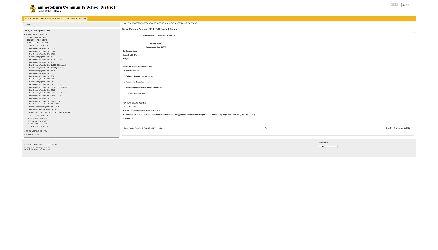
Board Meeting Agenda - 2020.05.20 (42, 90)
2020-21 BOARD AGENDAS (38, 115)
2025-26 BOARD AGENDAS (37, 37)
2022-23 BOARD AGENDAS (38, 121)
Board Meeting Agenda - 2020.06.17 (42, 98)
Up (266, 128)
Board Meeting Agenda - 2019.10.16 (42, 57)
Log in (28, 24)
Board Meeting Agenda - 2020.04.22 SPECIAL (45, 84)
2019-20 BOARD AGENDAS (188, 23)
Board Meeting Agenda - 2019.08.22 (42, 51)
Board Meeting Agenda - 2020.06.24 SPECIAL (45, 101)
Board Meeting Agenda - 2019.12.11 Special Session (48, 68)
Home (124, 23)
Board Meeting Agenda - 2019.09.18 (42, 54)
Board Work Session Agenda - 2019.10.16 (44, 109)
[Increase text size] (397, 5)
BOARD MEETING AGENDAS (51, 19)
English (322, 146)
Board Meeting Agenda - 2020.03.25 (42, 79)
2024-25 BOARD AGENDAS (38, 127)
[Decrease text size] (392, 5)
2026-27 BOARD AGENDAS (37, 40)
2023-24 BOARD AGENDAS (38, 124)
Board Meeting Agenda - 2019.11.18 (42, 62)
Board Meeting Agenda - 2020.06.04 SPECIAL (45, 95)
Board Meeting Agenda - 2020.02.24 (42, 76)
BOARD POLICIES (31, 19)
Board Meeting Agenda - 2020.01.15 (42, 73)
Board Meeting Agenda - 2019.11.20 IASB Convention (143, 128)
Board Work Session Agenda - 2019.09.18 (44, 107)
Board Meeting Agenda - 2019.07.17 (42, 48)
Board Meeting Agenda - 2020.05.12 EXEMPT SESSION (49, 87)
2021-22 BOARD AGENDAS (38, 118)
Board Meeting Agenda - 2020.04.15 (42, 82)
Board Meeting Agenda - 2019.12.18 (399, 128)
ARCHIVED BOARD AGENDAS (164, 23)
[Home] (80, 14)
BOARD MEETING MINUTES (75, 19)
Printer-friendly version (406, 133)
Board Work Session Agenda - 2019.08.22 (44, 104)
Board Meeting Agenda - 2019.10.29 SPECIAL (45, 59)
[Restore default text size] (394, 5)
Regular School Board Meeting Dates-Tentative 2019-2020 (50, 112)
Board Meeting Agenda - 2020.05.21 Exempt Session (48, 93)
